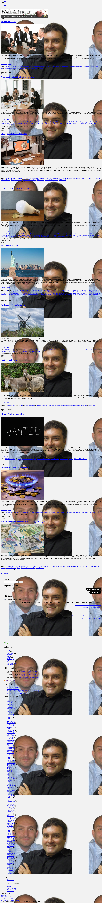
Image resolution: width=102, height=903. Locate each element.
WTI (81, 236)
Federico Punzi (50, 291)
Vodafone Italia (62, 180)
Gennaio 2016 (10, 817)
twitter (95, 294)
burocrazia (34, 122)
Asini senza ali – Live (9, 360)
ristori (6, 124)
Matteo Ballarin (34, 235)
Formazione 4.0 (65, 178)
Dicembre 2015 (11, 818)
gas (87, 233)
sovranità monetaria (89, 294)
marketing (19, 180)
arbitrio (13, 290)
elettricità (52, 233)
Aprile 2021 (10, 757)
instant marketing (89, 178)
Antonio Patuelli (33, 566)
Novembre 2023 (11, 721)
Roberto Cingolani (96, 235)
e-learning (38, 405)
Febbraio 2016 (10, 816)
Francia (83, 233)
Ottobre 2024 (10, 710)
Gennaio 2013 (10, 869)
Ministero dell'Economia (62, 293)
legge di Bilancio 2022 (46, 123)
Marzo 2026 (10, 703)
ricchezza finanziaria (11, 568)
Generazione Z (76, 178)
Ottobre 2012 (10, 873)
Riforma (3, 124)
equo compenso (85, 122)
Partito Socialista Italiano (14, 294)
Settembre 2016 (11, 806)
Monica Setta (96, 566)
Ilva (11, 235)
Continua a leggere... (6, 64)
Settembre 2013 (11, 857)
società (8, 351)
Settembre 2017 (11, 790)
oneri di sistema (67, 235)
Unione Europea (61, 236)
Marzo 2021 (10, 758)
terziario (71, 459)
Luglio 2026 (10, 700)
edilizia (49, 66)
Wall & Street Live (10, 178)
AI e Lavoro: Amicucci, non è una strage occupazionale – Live (23, 690)
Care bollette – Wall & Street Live (15, 468)
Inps (11, 123)
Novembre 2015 (11, 820)
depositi (62, 566)
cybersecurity (35, 178)
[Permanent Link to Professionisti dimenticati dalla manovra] (22, 108)
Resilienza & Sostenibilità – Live (14, 305)
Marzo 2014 (10, 849)
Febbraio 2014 (10, 850)
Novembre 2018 (11, 777)
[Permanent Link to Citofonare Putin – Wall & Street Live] (22, 220)
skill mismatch (20, 68)
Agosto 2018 (10, 780)
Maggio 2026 (10, 701)
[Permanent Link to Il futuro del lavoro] (22, 53)
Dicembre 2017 (11, 786)
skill (67, 459)
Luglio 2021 (10, 754)
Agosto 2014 (10, 841)
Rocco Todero (74, 294)
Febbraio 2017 (10, 800)
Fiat (80, 233)
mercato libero (42, 235)
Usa (67, 236)
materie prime (72, 512)
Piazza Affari (10, 660)
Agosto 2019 (10, 773)
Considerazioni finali (48, 566)
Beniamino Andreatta (34, 290)
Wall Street (10, 664)
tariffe (94, 512)
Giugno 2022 (10, 740)
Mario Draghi (51, 293)
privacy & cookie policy (7, 896)
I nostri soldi (8, 512)
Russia (14, 68)
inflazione (14, 235)
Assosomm (35, 66)
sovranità (81, 294)
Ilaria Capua (15, 293)
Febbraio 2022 (10, 745)
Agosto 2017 (10, 791)
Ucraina (36, 68)
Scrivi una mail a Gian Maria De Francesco (90, 618)
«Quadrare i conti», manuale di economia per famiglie (23, 521)
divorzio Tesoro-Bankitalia (25, 291)
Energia (60, 233)
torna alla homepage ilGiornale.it (9, 898)
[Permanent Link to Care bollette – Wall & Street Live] (22, 499)
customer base (27, 178)
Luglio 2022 (10, 738)
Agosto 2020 (10, 766)
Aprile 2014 (10, 847)
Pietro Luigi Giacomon (60, 459)
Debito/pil (95, 290)
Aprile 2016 (10, 813)
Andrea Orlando (27, 122)
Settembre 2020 (11, 764)
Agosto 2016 (10, 807)
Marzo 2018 (10, 781)
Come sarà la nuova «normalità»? (28, 671)
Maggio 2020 (10, 767)
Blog (5, 5)
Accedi (9, 886)
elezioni (34, 291)
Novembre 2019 (11, 771)
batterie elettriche (26, 350)
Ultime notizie (11, 680)
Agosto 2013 (10, 859)
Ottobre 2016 (10, 804)
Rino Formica (66, 294)
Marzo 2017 (10, 798)
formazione (55, 66)
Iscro (14, 123)
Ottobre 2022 (10, 734)
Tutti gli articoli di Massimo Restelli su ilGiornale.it (88, 605)
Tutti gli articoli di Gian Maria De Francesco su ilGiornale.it (86, 615)
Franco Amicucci (52, 405)
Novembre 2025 (11, 704)
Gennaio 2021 (10, 761)
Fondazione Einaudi (60, 291)
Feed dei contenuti (11, 888)
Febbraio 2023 (10, 730)
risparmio (23, 568)
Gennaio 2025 (10, 705)
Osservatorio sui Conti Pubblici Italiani (87, 293)
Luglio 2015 (10, 826)
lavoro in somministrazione (76, 66)
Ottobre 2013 (10, 856)
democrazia (3, 291)
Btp (50, 290)
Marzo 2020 (10, 770)
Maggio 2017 (10, 796)
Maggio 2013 (10, 863)
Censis (40, 66)
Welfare (41, 68)
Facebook (57, 178)
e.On (43, 233)
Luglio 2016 (10, 808)
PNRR (92, 66)
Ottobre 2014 (10, 838)
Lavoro (7, 66)
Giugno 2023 (10, 725)
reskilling (67, 405)
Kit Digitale (14, 180)
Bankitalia (40, 566)
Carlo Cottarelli (67, 290)
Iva (18, 235)
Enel (56, 233)
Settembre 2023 (11, 723)
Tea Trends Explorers (22, 351)
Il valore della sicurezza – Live (14, 687)
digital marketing (50, 178)
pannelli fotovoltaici (76, 235)
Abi (27, 566)
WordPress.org (10, 891)
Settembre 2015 (11, 823)
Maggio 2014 (10, 846)
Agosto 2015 (10, 824)
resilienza (83, 350)
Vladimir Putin (72, 236)
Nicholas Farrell (73, 293)
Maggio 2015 (10, 828)
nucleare (60, 235)
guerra (59, 66)
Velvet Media (54, 180)
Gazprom (95, 233)
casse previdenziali (47, 122)
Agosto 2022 (10, 737)
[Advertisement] (16, 630)
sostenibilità (48, 180)
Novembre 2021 (11, 748)
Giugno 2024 (10, 714)
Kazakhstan (23, 235)
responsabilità (59, 294)
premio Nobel (26, 294)
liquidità (91, 566)
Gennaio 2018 (10, 784)
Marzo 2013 (10, 866)
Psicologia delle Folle (49, 294)
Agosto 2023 (10, 724)
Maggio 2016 (10, 811)
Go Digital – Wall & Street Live (14, 134)
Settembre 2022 (11, 735)
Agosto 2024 (10, 711)
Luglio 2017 (10, 793)
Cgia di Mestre (56, 122)
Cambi (8, 650)
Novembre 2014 (11, 837)
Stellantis (26, 236)
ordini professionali (57, 123)
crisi (80, 122)
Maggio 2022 (10, 741)
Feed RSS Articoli (5, 900)
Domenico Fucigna (41, 350)
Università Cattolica (6, 296)
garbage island (56, 350)
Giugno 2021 (10, 756)
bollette (20, 233)
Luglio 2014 (10, 843)
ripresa (18, 568)
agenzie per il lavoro (18, 66)
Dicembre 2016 (11, 801)
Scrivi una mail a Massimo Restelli (92, 607)
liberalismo (32, 293)
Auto (17, 290)
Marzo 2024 (10, 718)
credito (76, 122)
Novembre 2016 (11, 803)
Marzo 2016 (10, 814)
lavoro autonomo (26, 123)
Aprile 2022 (10, 743)
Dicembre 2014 (11, 836)
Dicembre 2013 (11, 853)
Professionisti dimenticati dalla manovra (17, 77)
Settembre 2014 (11, 840)
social (42, 180)
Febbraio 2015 (10, 833)
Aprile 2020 (10, 768)
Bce (28, 290)
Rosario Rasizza (8, 68)
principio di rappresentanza (37, 294)
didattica (26, 405)
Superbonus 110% (29, 68)
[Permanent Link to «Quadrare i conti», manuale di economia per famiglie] (22, 553)
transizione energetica (46, 236)
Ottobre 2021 (10, 750)
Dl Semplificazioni (69, 566)
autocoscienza (22, 290)
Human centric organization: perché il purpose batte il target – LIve (24, 692)
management (50, 459)
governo (53, 512)
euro (38, 291)
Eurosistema (43, 291)
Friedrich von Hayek (71, 291)
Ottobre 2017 (10, 788)
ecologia (47, 233)
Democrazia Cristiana (12, 291)
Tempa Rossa (37, 236)
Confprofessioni (64, 122)
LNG (28, 235)
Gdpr (70, 178)
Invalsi (58, 405)
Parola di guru (9, 566)
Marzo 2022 (10, 744)
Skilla (86, 405)
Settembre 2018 (11, 778)
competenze (25, 459)
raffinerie (88, 235)
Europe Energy (74, 233)
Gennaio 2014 (10, 851)
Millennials (26, 180)
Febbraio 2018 (10, 783)
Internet (8, 180)
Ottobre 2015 (10, 821)
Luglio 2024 (10, 713)
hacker (82, 178)
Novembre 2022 (11, 733)
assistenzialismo (28, 66)
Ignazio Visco (77, 566)
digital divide (32, 405)
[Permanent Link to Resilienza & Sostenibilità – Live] (22, 336)
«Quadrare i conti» (21, 566)
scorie (6, 236)
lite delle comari (43, 293)
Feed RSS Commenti (15, 900)
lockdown (58, 512)
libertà (37, 293)
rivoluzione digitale (75, 405)
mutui (2, 568)
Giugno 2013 (10, 861)
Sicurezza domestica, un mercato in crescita (18, 693)
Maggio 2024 (10, 715)
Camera (40, 122)
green (7, 235)
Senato (10, 124)
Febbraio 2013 (10, 867)
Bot (48, 290)
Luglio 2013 (10, 860)
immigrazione (65, 66)
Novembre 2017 (11, 787)
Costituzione (75, 290)
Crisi (8, 651)
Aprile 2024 (10, 717)
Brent (24, 233)
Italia (6, 122)
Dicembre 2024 (11, 707)
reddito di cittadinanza (92, 123)
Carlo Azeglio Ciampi (57, 290)
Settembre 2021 (11, 751)
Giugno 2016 (10, 810)
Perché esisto (7, 7)
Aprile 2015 (10, 830)
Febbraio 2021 (10, 760)
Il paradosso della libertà (11, 245)
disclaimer (3, 895)
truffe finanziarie (40, 568)
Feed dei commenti (12, 889)
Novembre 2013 (11, 854)
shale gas (10, 236)
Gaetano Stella (93, 122)
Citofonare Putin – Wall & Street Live (16, 189)
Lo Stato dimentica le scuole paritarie (24, 675)
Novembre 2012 (11, 871)
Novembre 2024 (11, 708)
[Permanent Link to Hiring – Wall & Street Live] (22, 445)
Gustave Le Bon (7, 293)
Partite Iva (65, 123)
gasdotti (90, 233)
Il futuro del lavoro (8, 22)
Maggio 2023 (10, 727)
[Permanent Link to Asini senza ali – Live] (22, 391)
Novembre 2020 (11, 763)
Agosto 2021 (10, 753)
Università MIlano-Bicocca (80, 459)
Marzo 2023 (10, 728)
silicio (14, 236)
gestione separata (5, 123)
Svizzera (31, 236)
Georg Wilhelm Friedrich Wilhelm (85, 291)
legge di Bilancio (35, 123)
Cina (21, 512)
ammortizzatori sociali (17, 122)
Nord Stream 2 (53, 235)
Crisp (35, 459)
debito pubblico (88, 290)
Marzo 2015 (10, 831)
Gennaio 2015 (10, 834)
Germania (3, 235)
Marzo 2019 (10, 774)
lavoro (20, 123)
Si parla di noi (10, 661)
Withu (78, 236)
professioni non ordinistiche (80, 123)
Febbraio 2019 (10, 776)
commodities (26, 512)
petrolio (84, 235)
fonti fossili (49, 350)
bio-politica (43, 290)
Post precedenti (4, 573)
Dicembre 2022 (11, 731)
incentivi (21, 293)
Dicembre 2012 (11, 870)
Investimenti (10, 654)
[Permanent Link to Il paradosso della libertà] (22, 276)
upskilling (92, 405)
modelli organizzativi (66, 350)
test (89, 405)
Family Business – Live (13, 689)
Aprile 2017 (10, 797)
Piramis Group (32, 180)
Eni (64, 233)
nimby (47, 235)
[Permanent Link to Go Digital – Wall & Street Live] (22, 165)
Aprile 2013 (10, 864)
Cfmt (19, 459)
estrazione (67, 233)
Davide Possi (42, 178)
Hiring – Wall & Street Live (12, 414)
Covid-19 (44, 66)
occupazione (87, 66)
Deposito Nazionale (37, 233)
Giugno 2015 (10, 827)
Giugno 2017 (10, 794)
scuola (82, 405)
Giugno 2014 (10, 844)
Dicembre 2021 (11, 747)
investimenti (85, 566)
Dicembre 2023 (11, 720)
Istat (17, 123)
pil (21, 294)
